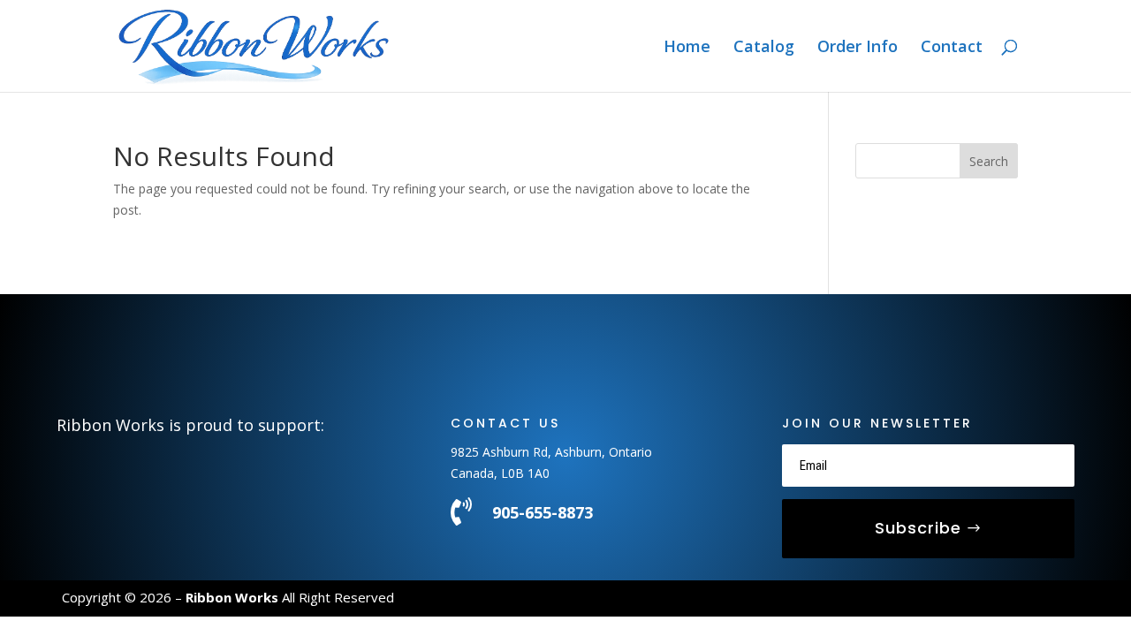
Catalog (763, 48)
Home (687, 48)
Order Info (857, 48)
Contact (952, 48)
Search (988, 161)
